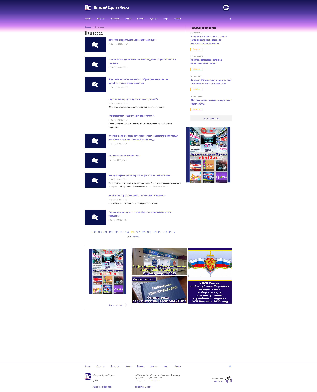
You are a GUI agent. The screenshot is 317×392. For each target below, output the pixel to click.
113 (170, 232)
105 (127, 232)
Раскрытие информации (102, 386)
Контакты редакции (143, 386)
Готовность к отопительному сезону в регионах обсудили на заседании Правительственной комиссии (208, 39)
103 (116, 232)
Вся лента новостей (211, 118)
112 (165, 232)
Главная (88, 18)
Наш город (115, 18)
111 (160, 232)
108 (143, 232)
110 (154, 232)
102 (111, 232)
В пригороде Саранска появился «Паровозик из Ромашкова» (137, 195)
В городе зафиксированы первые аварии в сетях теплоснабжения (140, 175)
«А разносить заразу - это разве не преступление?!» (133, 99)
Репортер (100, 18)
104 (121, 232)
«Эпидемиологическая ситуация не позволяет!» (131, 115)
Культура (153, 18)
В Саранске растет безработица (124, 155)
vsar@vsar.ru (155, 381)
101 (105, 232)
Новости (140, 18)
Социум (128, 18)
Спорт (165, 18)
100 (100, 232)
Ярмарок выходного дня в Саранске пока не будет (133, 39)
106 (132, 232)
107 (138, 232)
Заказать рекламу (115, 305)
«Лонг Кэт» (218, 381)
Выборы (177, 18)
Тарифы (177, 366)
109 (149, 232)
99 (95, 232)
